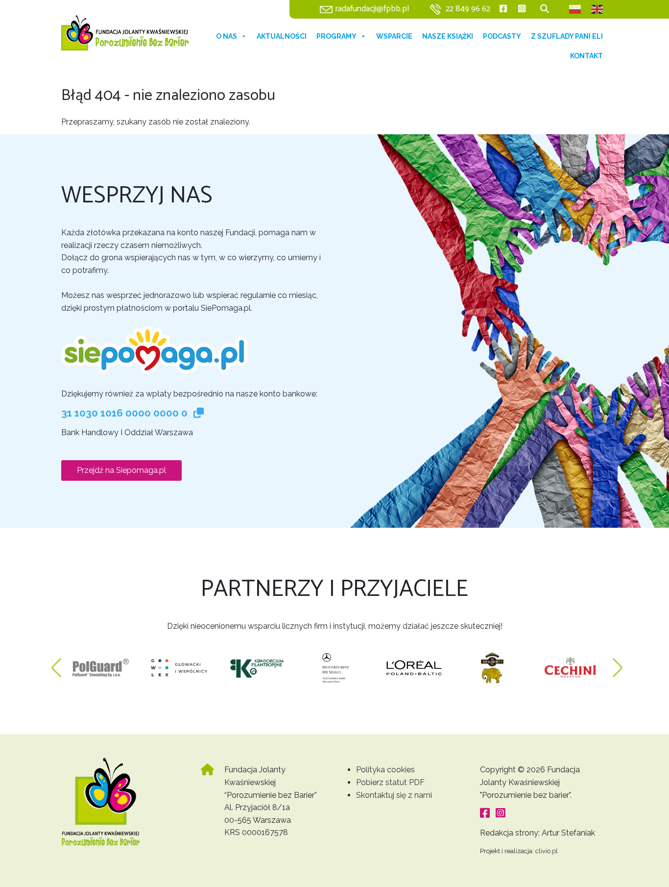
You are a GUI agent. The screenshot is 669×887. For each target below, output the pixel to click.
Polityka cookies (385, 769)
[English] (597, 9)
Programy (336, 36)
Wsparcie (394, 36)
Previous (56, 663)
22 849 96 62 (468, 9)
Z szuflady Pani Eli (567, 36)
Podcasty (502, 36)
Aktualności (282, 36)
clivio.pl (546, 851)
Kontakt (586, 56)
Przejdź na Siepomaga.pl (121, 470)
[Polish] (575, 9)
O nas (226, 36)
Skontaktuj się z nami (394, 795)
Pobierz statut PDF (390, 782)
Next (617, 663)
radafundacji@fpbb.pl (372, 9)
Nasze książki (447, 36)
